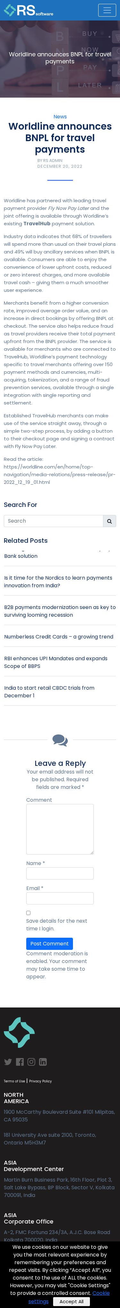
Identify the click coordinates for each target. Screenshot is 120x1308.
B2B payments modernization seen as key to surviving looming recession (60, 611)
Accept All (72, 1301)
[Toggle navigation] (107, 10)
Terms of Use (14, 1081)
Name (35, 863)
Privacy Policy (40, 1081)
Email (35, 888)
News (60, 116)
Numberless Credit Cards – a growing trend (58, 636)
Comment (39, 800)
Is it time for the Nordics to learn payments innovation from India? (58, 581)
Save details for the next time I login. (56, 924)
